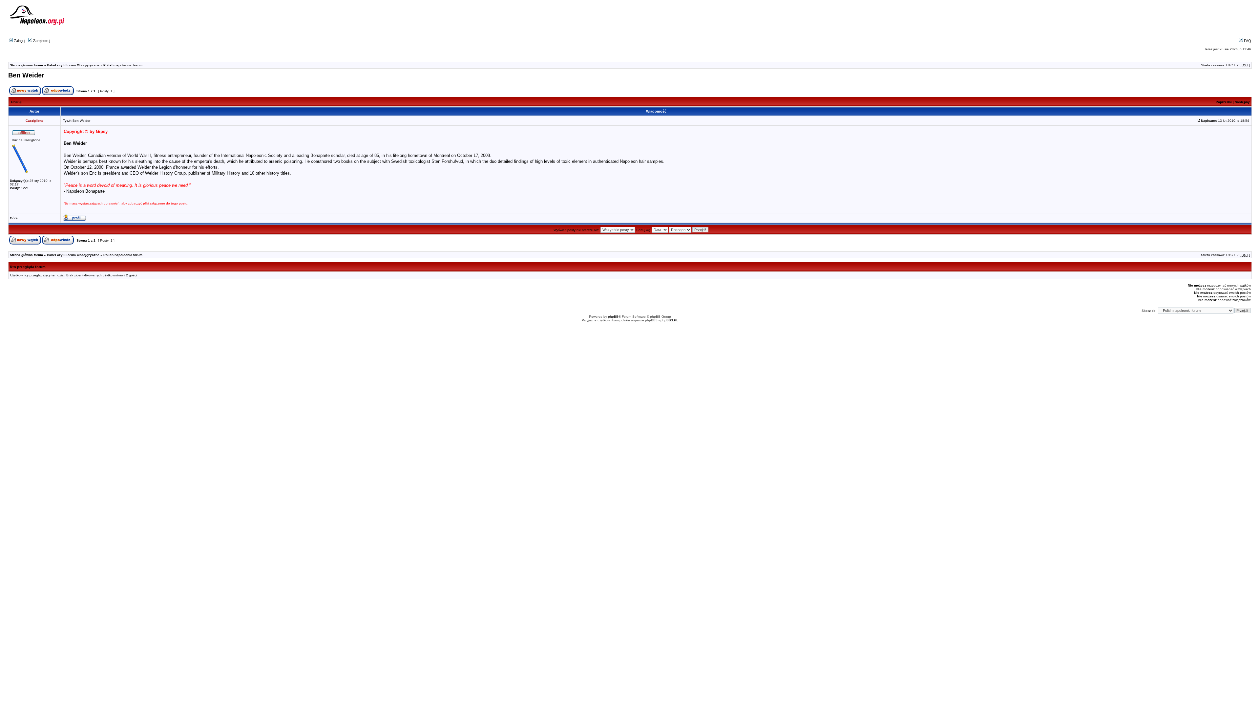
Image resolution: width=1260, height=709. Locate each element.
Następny (1242, 102)
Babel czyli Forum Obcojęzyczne (73, 65)
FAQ (1247, 41)
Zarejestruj (41, 41)
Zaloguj (19, 41)
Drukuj (16, 102)
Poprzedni (1224, 102)
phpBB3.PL (669, 320)
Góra (14, 218)
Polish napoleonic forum (122, 65)
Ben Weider (26, 75)
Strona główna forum (26, 65)
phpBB (613, 316)
